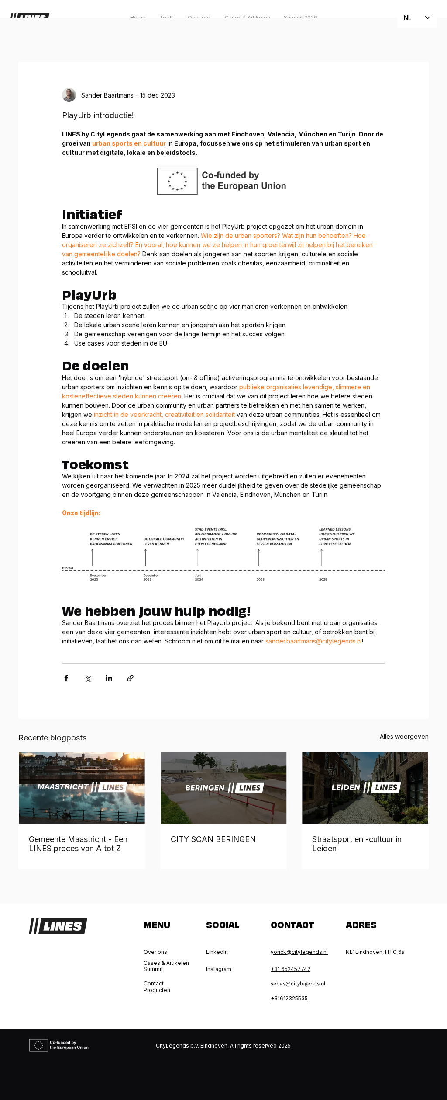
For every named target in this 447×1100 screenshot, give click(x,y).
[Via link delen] (130, 678)
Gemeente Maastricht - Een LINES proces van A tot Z (78, 844)
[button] (417, 35)
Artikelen (88, 35)
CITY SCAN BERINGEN (213, 839)
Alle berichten (38, 35)
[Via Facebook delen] (66, 678)
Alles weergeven (404, 736)
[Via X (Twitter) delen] (87, 678)
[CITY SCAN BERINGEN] (223, 788)
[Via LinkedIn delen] (109, 678)
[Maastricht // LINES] (81, 788)
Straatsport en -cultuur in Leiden (357, 844)
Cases (127, 35)
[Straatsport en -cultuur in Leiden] (365, 788)
